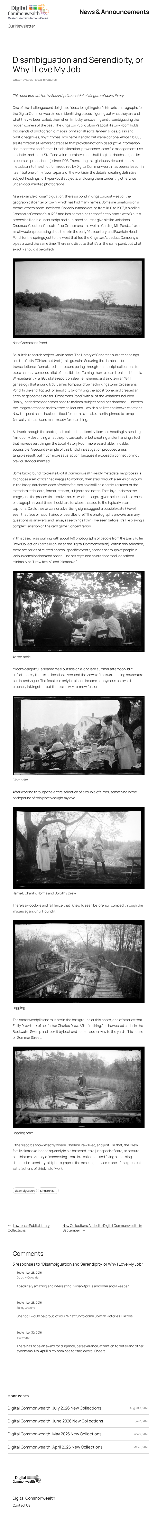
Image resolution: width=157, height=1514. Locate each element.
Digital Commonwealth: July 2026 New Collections (54, 1408)
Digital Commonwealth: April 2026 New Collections (55, 1447)
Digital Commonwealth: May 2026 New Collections (54, 1434)
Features (51, 79)
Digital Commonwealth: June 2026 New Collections (55, 1421)
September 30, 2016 (29, 1332)
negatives (31, 137)
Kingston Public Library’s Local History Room (95, 125)
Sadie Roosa (34, 79)
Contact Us (21, 1505)
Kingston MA (48, 1191)
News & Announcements (114, 11)
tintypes (54, 137)
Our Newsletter (21, 26)
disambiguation (25, 1191)
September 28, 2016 (29, 1272)
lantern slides (106, 131)
